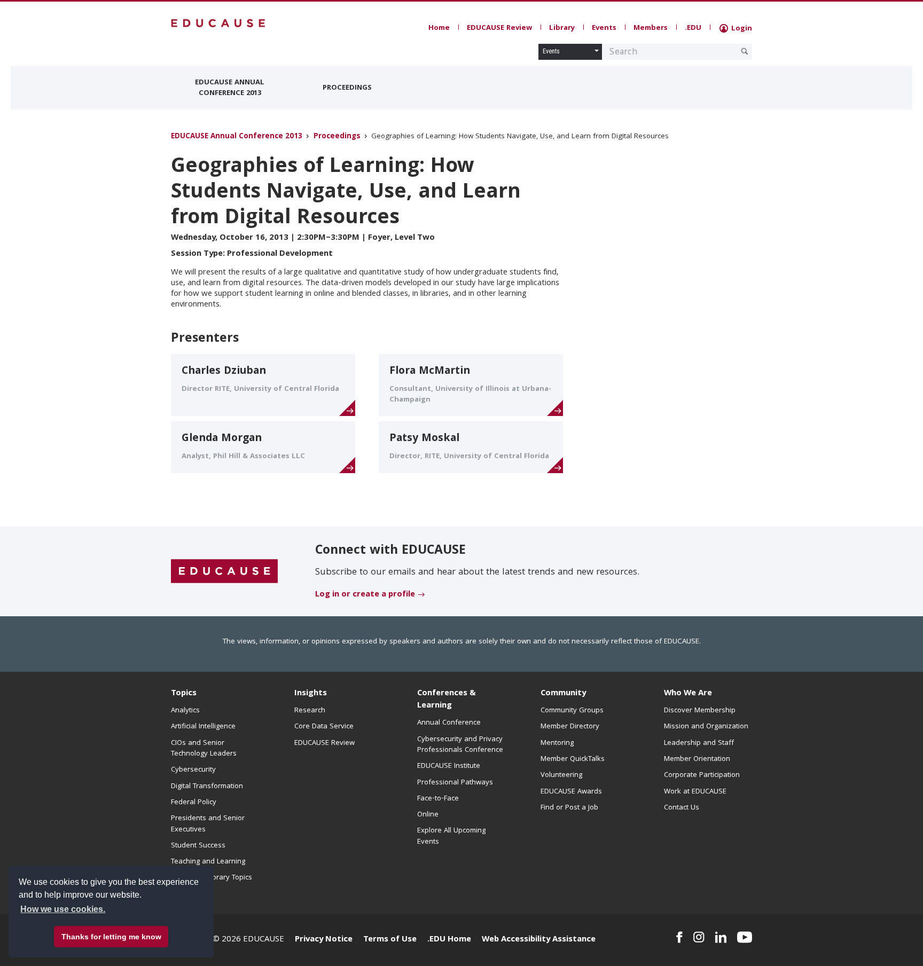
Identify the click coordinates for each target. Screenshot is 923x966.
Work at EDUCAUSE (695, 792)
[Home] (218, 23)
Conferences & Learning (446, 700)
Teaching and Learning (208, 862)
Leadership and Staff (699, 743)
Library (562, 28)
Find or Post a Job (569, 808)
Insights (310, 694)
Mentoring (557, 743)
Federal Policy (193, 802)
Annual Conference (449, 723)
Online (428, 815)
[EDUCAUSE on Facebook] (679, 937)
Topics (184, 694)
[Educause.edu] (224, 572)
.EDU (693, 28)
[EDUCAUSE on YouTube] (744, 937)
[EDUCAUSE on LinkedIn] (721, 937)
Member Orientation (697, 759)
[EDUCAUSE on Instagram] (699, 937)
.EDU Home (449, 940)
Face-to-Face (438, 799)
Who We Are (688, 694)
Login (740, 29)
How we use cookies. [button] (62, 909)
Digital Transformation (207, 786)
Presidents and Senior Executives (208, 824)
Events (604, 28)
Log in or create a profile (365, 595)
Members (650, 28)
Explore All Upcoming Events (451, 836)
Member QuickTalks (573, 759)
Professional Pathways (455, 783)
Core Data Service (324, 727)
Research (309, 711)
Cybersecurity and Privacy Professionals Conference (460, 745)
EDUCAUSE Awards (571, 792)
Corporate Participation (702, 775)
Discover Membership (700, 711)
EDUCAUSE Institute (448, 766)
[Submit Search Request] (744, 51)
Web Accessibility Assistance (539, 940)
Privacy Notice (324, 940)
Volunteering (561, 775)
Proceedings (347, 88)
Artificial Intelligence (203, 727)
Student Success (198, 846)
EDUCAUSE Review (499, 28)
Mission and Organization (706, 727)
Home (439, 28)
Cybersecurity (193, 770)
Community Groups (572, 711)
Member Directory (570, 727)
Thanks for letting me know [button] (111, 936)
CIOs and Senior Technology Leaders (204, 748)
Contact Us (681, 808)
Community (563, 694)
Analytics (185, 711)
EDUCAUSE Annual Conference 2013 (229, 88)
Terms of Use (390, 940)
